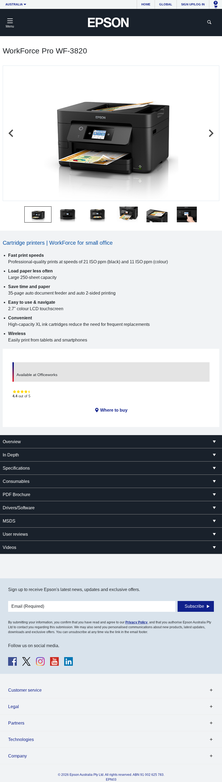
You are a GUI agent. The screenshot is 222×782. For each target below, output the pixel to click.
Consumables (16, 481)
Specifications (16, 468)
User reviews (15, 534)
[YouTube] (54, 661)
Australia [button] (14, 4)
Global (165, 4)
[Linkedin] (68, 661)
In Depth (11, 455)
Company (17, 756)
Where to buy (114, 410)
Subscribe (194, 606)
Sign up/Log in (193, 4)
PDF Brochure (16, 494)
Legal (13, 706)
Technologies (21, 739)
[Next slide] (210, 133)
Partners (16, 723)
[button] (37, 214)
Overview (12, 441)
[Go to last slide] (11, 133)
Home (145, 4)
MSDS (9, 521)
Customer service (25, 690)
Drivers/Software (19, 508)
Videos (9, 547)
